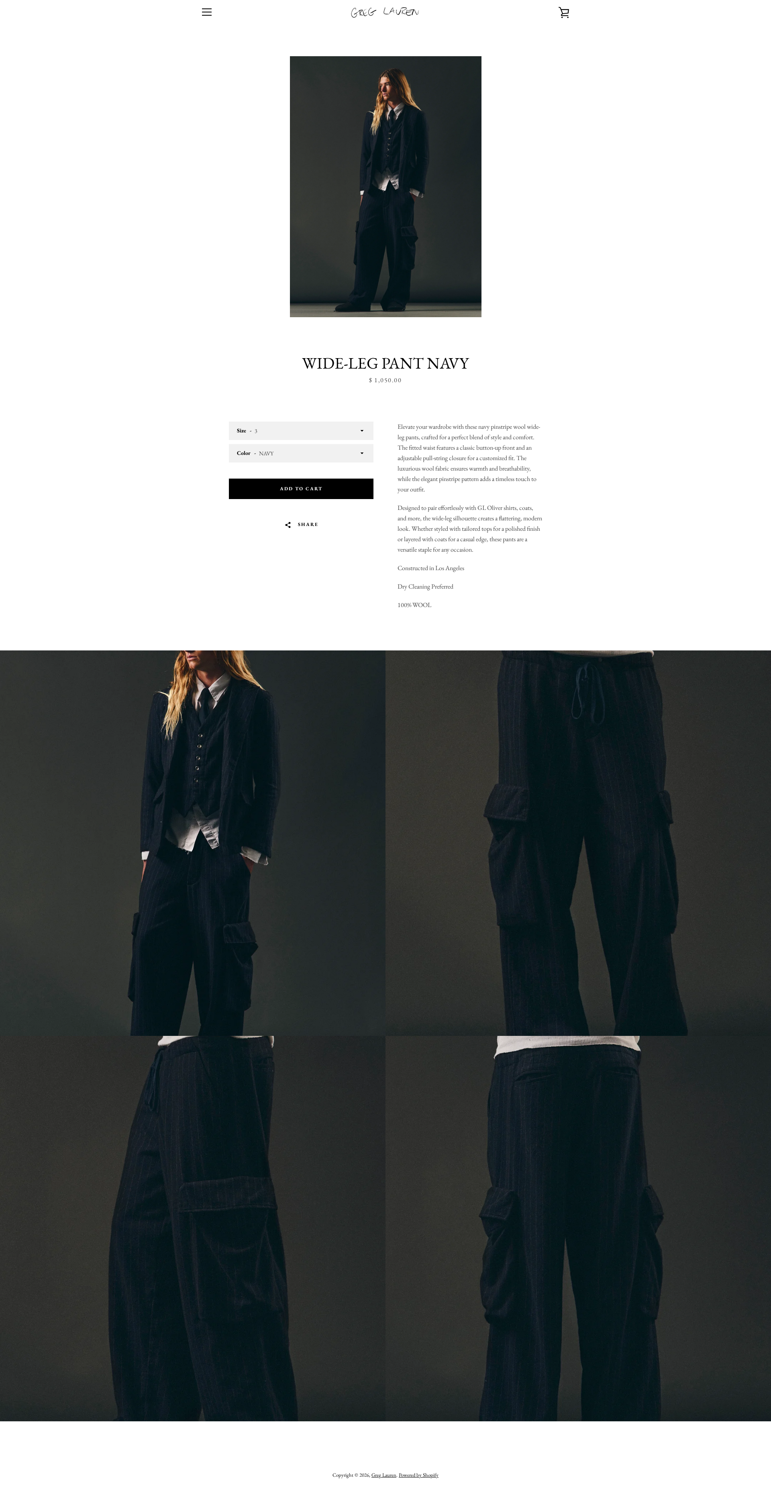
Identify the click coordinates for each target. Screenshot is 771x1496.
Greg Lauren (383, 1475)
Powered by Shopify (419, 1475)
